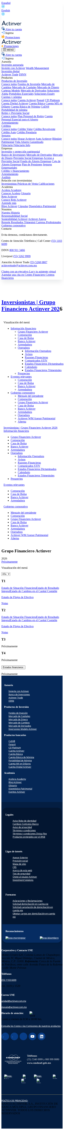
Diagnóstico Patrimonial (42, 206)
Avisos (29, 354)
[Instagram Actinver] (14, 1036)
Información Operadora (38, 350)
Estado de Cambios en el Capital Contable (33, 591)
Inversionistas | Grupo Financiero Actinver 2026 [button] (30, 427)
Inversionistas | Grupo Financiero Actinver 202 (30, 305)
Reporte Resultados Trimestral (18, 222)
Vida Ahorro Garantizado (29, 141)
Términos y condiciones (24, 830)
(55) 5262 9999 (22, 256)
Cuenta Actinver (27, 100)
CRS (15, 867)
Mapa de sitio (19, 864)
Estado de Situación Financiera (18, 587)
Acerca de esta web (22, 870)
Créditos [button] (6, 125)
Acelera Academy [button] (11, 190)
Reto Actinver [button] (9, 196)
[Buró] (55, 1076)
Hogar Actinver (26, 138)
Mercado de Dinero (48, 87)
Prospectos (24, 373)
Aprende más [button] (8, 203)
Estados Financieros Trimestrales (43, 370)
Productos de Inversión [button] (14, 80)
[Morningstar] (16, 937)
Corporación (25, 334)
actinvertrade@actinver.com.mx (19, 265)
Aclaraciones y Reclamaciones (27, 900)
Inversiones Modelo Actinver (23, 729)
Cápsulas (23, 206)
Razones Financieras (36, 357)
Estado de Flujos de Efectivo (17, 597)
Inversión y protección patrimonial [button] (20, 151)
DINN (22, 74)
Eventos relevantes (21, 376)
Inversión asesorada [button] (12, 64)
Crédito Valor (25, 129)
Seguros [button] (5, 135)
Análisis (5, 177)
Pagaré (40, 100)
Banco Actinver (26, 341)
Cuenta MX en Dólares (20, 763)
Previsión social (20, 860)
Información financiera (23, 328)
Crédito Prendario (27, 132)
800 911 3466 (17, 250)
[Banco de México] (24, 1081)
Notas (4, 603)
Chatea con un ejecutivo (15, 271)
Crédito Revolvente (44, 129)
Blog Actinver (9, 206)
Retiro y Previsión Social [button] (15, 113)
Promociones (12, 37)
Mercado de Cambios (19, 722)
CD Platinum (52, 100)
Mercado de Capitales (24, 87)
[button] (16, 430)
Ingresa (9, 32)
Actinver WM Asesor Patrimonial (36, 418)
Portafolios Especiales (21, 93)
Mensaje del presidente (30, 395)
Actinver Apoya (37, 219)
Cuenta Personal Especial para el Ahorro (27, 118)
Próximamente (9, 561)
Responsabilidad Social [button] (14, 215)
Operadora (24, 347)
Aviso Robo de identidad (24, 820)
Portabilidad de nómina (14, 109)
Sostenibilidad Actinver (14, 219)
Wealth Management (37, 68)
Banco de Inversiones (13, 154)
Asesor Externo (20, 857)
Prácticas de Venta (28, 183)
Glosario (26, 193)
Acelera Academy (17, 779)
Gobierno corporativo (13, 225)
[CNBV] (39, 1081)
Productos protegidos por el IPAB (29, 836)
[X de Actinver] (23, 1036)
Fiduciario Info (22, 145)
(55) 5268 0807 (38, 262)
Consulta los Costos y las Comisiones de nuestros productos (31, 1026)
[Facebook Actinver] (5, 1036)
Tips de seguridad (21, 873)
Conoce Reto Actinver (13, 199)
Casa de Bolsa (26, 338)
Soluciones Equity (44, 93)
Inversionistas (9, 183)
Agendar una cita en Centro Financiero (23, 274)
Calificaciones (46, 183)
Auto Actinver (44, 138)
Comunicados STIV (36, 360)
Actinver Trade (9, 74)
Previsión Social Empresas (28, 158)
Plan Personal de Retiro (31, 116)
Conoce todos (9, 84)
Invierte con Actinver (13, 68)
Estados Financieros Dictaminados (44, 363)
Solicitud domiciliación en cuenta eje (30, 903)
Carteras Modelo (10, 90)
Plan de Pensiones (32, 164)
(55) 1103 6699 (8, 980)
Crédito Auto (8, 132)
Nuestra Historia (10, 212)
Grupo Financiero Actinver (33, 331)
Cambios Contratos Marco (26, 824)
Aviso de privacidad (22, 827)
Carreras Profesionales (48, 222)
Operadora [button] (17, 453)
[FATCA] (9, 1076)
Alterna (22, 421)
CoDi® (45, 106)
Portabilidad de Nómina (20, 760)
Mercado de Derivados (33, 90)
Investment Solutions (23, 880)
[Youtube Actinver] (32, 1036)
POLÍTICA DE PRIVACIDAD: (14, 1100)
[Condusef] (13, 1060)
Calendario (31, 367)
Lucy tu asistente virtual (42, 271)
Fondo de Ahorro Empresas (35, 161)
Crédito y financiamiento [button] (15, 170)
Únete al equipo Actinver (25, 876)
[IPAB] (39, 1076)
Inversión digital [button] (10, 71)
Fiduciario (7, 145)
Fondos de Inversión (29, 84)
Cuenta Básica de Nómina (25, 106)
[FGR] (24, 1076)
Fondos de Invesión (18, 713)
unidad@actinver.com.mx (13, 1001)
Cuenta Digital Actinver (14, 103)
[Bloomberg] (49, 937)
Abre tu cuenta (13, 29)
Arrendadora (25, 344)
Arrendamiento (9, 122)
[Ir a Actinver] (11, 24)
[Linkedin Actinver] (41, 1036)
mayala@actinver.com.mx (14, 1007)
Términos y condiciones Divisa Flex (30, 833)
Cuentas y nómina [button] (11, 97)
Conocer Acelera (10, 193)
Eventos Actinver (17, 791)
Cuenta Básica (37, 103)
